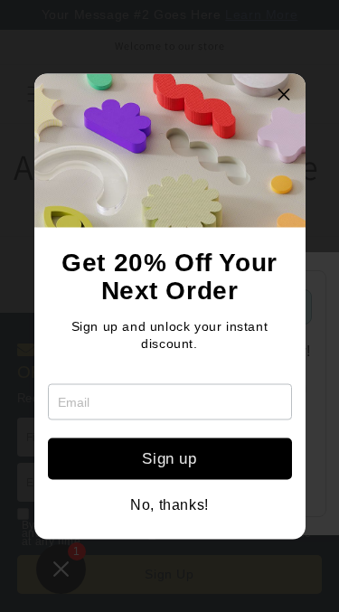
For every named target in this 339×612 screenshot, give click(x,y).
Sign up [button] (169, 458)
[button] (285, 94)
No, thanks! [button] (169, 504)
